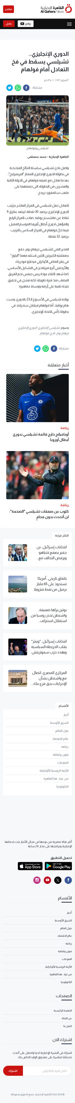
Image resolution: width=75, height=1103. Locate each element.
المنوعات (63, 762)
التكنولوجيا (62, 786)
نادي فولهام (47, 333)
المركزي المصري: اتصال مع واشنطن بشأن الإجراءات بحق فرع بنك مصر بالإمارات (49, 679)
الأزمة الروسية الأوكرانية (54, 770)
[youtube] (47, 880)
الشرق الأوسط (59, 722)
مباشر (8, 9)
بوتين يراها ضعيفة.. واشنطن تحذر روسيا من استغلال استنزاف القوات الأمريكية (49, 616)
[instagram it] (37, 880)
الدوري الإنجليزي (27, 327)
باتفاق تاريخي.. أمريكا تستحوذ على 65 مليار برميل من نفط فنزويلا (50, 584)
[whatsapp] (18, 87)
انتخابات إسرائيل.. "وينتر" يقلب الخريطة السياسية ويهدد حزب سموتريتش (49, 646)
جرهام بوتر (62, 333)
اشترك (13, 1070)
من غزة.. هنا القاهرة (56, 778)
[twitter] (9, 87)
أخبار (66, 714)
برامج (28, 23)
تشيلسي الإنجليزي (49, 327)
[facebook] (26, 87)
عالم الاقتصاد (60, 738)
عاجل (9, 23)
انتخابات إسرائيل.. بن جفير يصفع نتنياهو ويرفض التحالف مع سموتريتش (52, 553)
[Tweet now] (57, 880)
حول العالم (62, 730)
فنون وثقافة (61, 754)
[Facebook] (68, 880)
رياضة (65, 746)
